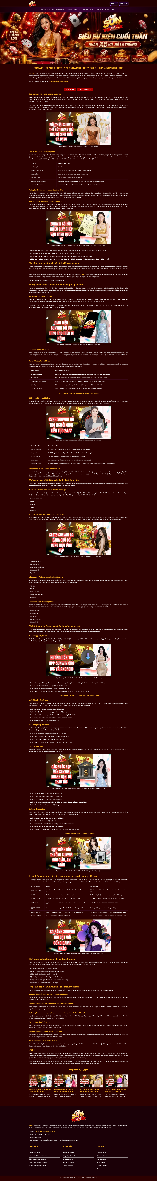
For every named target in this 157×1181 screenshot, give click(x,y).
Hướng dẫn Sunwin (56, 9)
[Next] (130, 1084)
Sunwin (44, 9)
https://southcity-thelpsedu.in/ (58, 81)
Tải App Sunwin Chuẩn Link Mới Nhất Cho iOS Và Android (115, 1090)
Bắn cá (85, 9)
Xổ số (107, 9)
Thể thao (99, 9)
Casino (69, 9)
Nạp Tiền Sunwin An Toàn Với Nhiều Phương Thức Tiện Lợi (89, 1090)
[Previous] (26, 1084)
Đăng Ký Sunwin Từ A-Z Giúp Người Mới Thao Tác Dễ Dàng (63, 1090)
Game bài (77, 9)
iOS (83, 274)
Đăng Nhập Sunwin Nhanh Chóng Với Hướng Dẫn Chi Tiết (40, 1090)
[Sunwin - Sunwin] (37, 3)
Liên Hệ (113, 9)
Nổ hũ (92, 9)
